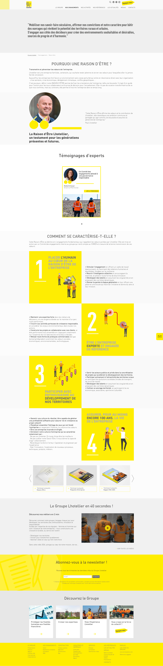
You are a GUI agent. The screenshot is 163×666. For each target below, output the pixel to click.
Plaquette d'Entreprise (77, 489)
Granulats (76, 649)
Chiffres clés (31, 653)
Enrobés (75, 654)
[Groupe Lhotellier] (29, 4)
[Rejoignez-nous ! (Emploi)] (128, 3)
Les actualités (113, 7)
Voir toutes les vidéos (125, 548)
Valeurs (30, 651)
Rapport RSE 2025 (110, 489)
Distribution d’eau (94, 651)
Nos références (99, 7)
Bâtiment (60, 649)
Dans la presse (108, 652)
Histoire (30, 649)
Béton (75, 658)
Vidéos (106, 658)
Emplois (123, 645)
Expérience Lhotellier (49, 649)
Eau (59, 653)
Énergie (91, 648)
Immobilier (92, 649)
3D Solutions (61, 651)
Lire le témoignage (92, 191)
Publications (107, 659)
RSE (44, 653)
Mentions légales (125, 654)
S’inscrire (96, 576)
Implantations (32, 657)
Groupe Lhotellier (32, 55)
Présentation (31, 648)
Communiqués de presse (109, 655)
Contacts (131, 7)
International (31, 655)
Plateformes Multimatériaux (77, 652)
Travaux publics (62, 648)
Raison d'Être (44, 489)
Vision (44, 648)
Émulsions (76, 656)
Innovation (46, 651)
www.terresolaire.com (126, 652)
